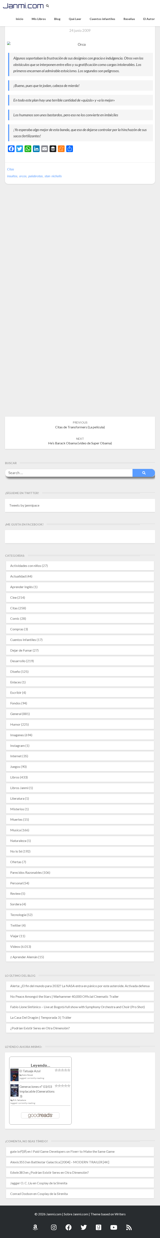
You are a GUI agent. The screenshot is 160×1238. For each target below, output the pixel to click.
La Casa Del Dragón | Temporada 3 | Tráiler (40, 1017)
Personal (16, 883)
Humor (15, 724)
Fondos (15, 703)
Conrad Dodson (21, 1194)
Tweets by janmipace (24, 505)
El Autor (149, 19)
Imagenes (17, 735)
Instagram (17, 745)
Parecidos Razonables (26, 872)
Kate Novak (27, 1075)
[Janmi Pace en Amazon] (35, 1225)
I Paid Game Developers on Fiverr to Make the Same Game (73, 1151)
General (15, 714)
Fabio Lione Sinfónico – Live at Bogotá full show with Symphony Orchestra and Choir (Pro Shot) (77, 1007)
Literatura (17, 798)
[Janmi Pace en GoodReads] (98, 1225)
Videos (15, 946)
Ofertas (15, 862)
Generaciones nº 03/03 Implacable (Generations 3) (37, 1091)
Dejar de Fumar (21, 650)
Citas (10, 169)
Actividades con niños (25, 566)
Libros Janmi (19, 788)
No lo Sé (16, 851)
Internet (16, 756)
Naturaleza (18, 841)
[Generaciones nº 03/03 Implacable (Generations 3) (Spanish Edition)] (14, 1092)
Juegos (15, 766)
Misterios (17, 809)
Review (15, 893)
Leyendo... (40, 1065)
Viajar (14, 936)
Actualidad (18, 576)
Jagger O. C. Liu (21, 1183)
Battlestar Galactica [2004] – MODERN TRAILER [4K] (70, 1162)
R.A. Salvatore (19, 1100)
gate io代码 (18, 1151)
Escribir (15, 692)
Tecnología (18, 915)
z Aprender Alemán (24, 957)
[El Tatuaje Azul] (14, 1077)
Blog (57, 19)
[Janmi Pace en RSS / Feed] (129, 1225)
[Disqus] (80, 251)
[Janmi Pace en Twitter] (83, 1225)
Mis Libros (39, 19)
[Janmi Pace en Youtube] (113, 1225)
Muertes (16, 819)
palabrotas (35, 176)
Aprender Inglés (21, 587)
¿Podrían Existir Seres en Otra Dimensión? (40, 1028)
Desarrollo (17, 661)
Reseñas (129, 19)
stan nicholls (53, 176)
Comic (15, 618)
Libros (14, 777)
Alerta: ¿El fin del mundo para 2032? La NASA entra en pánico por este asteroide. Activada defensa (80, 986)
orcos (22, 176)
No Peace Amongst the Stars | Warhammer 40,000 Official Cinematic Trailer (64, 996)
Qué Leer (75, 19)
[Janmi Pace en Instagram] (54, 1225)
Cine (13, 597)
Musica (15, 830)
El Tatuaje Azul (29, 1071)
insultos (12, 176)
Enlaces (15, 682)
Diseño (15, 671)
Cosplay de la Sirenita (52, 1183)
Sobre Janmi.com (76, 1214)
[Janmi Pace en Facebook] (68, 1225)
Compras (16, 629)
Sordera (15, 904)
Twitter (15, 925)
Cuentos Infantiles (23, 640)
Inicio (19, 19)
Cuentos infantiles (102, 19)
